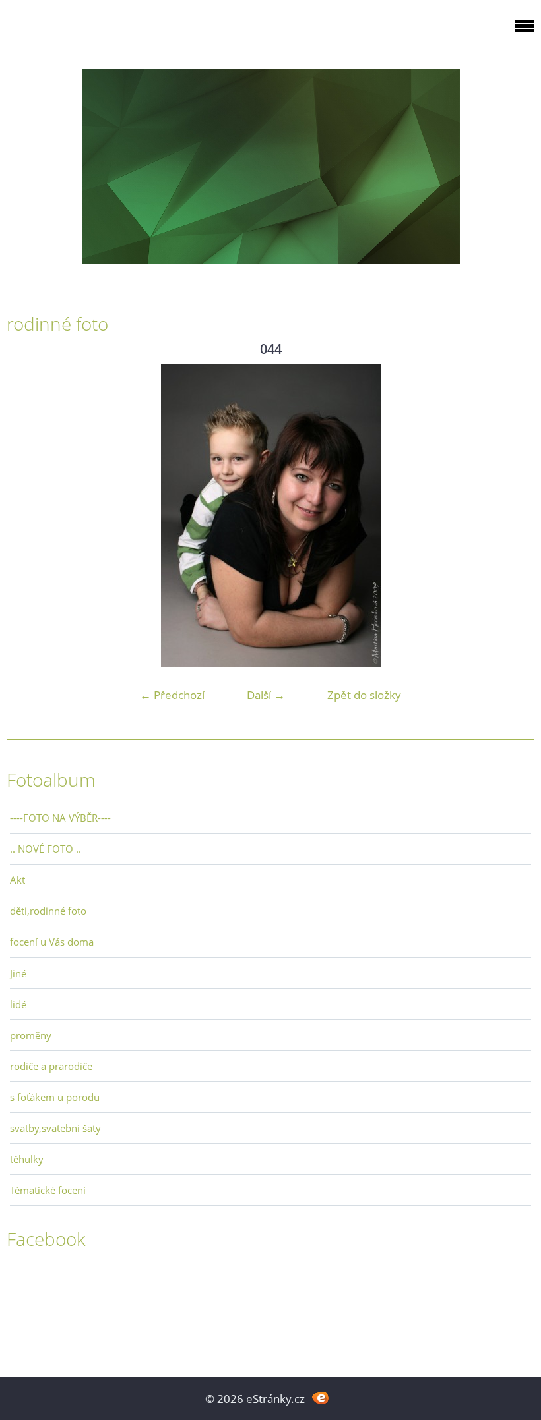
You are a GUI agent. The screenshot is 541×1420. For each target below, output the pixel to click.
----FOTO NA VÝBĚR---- (60, 817)
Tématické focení (48, 1190)
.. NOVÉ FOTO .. (45, 848)
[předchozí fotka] (28, 515)
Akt (17, 879)
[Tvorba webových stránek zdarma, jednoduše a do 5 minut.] (320, 1397)
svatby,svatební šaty (55, 1128)
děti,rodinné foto (48, 910)
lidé (18, 1004)
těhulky (27, 1159)
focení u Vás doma (52, 941)
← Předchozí (172, 694)
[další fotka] (513, 515)
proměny (30, 1035)
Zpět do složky (364, 694)
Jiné (18, 973)
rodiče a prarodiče (51, 1066)
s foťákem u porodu (55, 1097)
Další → (266, 694)
